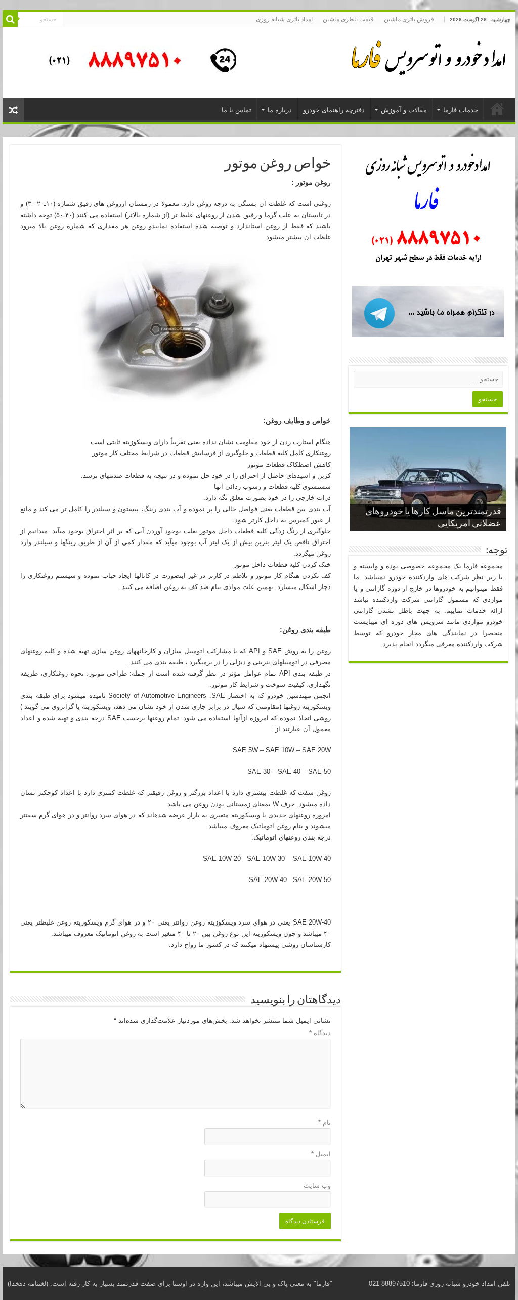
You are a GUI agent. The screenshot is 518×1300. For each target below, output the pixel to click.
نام (324, 1122)
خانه (497, 108)
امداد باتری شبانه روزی (284, 19)
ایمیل (321, 1154)
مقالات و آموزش (404, 110)
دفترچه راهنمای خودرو (334, 110)
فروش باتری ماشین (409, 19)
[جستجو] (10, 19)
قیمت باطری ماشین (348, 19)
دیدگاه (320, 1033)
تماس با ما (236, 110)
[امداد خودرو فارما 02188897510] (427, 56)
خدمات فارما (460, 110)
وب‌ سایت (317, 1185)
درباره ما (280, 110)
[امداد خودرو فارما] (136, 62)
